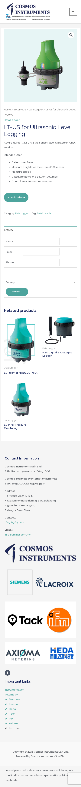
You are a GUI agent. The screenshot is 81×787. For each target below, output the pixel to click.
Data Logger (36, 109)
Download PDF (16, 197)
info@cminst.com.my (18, 534)
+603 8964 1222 (14, 522)
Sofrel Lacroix (44, 213)
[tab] (40, 229)
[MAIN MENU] (73, 12)
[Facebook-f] (7, 673)
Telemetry (20, 109)
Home (7, 109)
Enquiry (8, 229)
